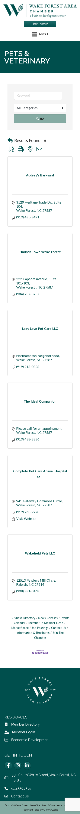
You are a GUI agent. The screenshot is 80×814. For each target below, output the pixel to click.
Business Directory (23, 618)
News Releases (48, 618)
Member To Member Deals (45, 623)
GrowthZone (51, 809)
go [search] (42, 118)
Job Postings (40, 628)
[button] (10, 141)
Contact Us (58, 628)
